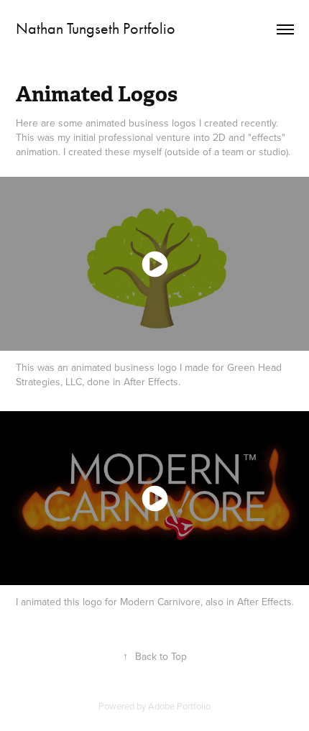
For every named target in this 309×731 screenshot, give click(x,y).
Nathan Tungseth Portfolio (95, 28)
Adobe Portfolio (179, 705)
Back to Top (155, 656)
